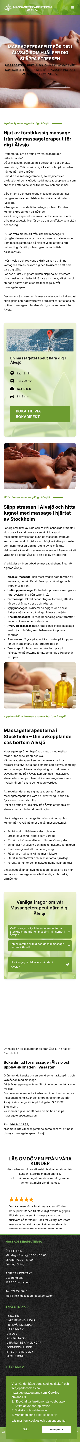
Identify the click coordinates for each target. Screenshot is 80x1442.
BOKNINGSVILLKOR (19, 1347)
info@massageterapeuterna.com (37, 1129)
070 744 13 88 (19, 1124)
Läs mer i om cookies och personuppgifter (39, 1420)
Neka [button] (26, 1429)
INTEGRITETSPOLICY (20, 1351)
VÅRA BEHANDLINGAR (21, 1320)
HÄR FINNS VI (15, 1329)
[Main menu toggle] (72, 7)
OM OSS (12, 1333)
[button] (40, 964)
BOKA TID (13, 1316)
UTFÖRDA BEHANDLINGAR (24, 1342)
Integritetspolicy (46, 1414)
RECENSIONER (16, 1356)
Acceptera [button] (56, 1429)
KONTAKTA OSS (17, 1338)
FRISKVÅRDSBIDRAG (20, 1325)
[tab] (40, 932)
